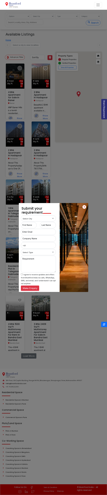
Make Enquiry (30, 288)
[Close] (84, 207)
